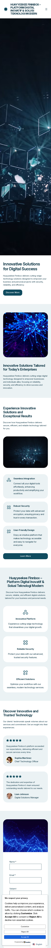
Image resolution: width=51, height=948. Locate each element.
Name (13, 862)
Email (13, 875)
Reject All (25, 932)
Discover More (12, 292)
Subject (13, 889)
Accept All (25, 937)
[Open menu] (46, 9)
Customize (25, 927)
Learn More (25, 556)
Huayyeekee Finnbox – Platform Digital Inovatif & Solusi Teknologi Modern (25, 9)
